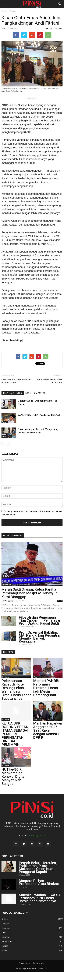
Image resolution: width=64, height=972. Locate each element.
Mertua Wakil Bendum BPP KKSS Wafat (50, 381)
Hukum (4, 945)
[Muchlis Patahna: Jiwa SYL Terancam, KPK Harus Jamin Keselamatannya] (8, 899)
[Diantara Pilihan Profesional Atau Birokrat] (8, 884)
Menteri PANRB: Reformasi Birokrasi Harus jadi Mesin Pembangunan (46, 688)
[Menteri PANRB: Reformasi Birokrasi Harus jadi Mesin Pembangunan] (48, 668)
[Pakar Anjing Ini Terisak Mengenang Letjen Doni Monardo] (8, 433)
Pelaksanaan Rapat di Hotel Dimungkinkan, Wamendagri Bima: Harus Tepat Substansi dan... (16, 690)
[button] (60, 4)
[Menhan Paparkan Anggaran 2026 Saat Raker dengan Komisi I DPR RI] (48, 711)
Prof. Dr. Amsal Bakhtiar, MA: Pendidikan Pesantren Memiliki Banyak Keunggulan (40, 636)
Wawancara (6, 584)
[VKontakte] (40, 844)
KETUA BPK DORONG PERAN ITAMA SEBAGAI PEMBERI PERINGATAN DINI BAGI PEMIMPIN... (15, 734)
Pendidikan (6, 941)
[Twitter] (24, 844)
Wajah (12, 11)
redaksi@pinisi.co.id (38, 835)
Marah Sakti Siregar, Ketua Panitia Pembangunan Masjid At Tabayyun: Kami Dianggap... (29, 593)
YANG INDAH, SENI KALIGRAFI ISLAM (39, 414)
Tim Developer (39, 963)
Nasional (5, 677)
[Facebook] (16, 844)
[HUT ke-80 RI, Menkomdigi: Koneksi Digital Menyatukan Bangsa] (16, 757)
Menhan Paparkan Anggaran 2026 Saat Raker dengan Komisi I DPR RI (47, 730)
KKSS (4, 932)
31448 (60, 28)
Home (4, 11)
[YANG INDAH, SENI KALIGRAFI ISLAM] (8, 418)
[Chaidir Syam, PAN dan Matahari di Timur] (8, 404)
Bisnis (4, 950)
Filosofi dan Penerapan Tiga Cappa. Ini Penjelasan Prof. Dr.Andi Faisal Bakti (40, 620)
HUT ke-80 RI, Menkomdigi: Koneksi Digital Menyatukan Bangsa (13, 776)
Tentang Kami (24, 963)
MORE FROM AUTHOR (35, 393)
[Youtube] (48, 844)
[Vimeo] (32, 844)
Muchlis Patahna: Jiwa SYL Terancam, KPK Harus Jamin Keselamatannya (40, 898)
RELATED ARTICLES (12, 393)
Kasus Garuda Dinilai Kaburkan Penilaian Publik (16, 381)
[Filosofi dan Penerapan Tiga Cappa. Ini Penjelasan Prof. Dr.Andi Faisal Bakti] (8, 621)
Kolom (4, 919)
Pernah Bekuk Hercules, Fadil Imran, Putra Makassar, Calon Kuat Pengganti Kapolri (38, 867)
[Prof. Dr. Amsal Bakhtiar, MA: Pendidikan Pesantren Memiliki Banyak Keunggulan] (8, 636)
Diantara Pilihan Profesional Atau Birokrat (39, 882)
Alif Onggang (7, 601)
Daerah (5, 923)
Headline (5, 928)
